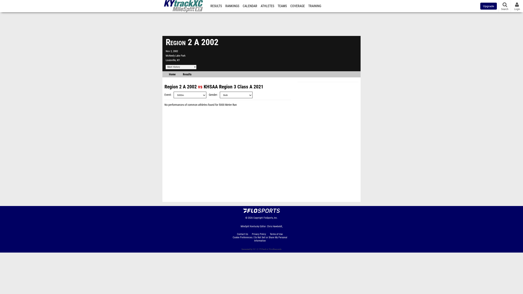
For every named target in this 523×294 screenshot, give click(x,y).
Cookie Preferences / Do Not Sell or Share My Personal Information (260, 239)
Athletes (267, 6)
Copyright (258, 217)
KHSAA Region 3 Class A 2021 (233, 87)
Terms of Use (276, 234)
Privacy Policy (259, 234)
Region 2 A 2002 (180, 87)
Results (216, 6)
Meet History (173, 67)
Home (172, 74)
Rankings (232, 6)
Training (314, 6)
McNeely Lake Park (176, 55)
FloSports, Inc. (271, 217)
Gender (213, 95)
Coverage (297, 6)
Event (167, 95)
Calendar (250, 6)
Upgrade (488, 6)
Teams (282, 6)
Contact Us (242, 234)
